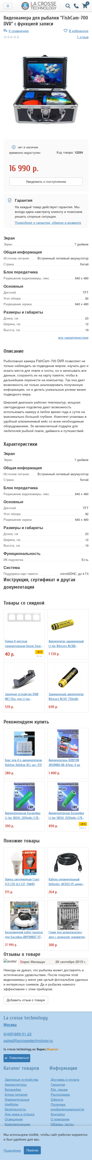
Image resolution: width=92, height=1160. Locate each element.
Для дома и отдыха (19, 1114)
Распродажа (60, 1094)
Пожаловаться (19, 1058)
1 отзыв (82, 36)
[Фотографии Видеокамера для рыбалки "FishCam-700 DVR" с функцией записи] (46, 89)
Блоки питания (16, 1094)
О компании (60, 1119)
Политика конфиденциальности (67, 1106)
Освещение (14, 1119)
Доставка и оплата (65, 1079)
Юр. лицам (59, 1089)
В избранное (78, 30)
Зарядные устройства (21, 1079)
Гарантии (58, 1084)
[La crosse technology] (39, 6)
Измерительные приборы (17, 1101)
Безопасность (15, 1109)
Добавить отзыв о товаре (26, 1000)
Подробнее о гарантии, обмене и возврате (48, 222)
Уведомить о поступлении (46, 181)
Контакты (58, 1114)
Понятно (32, 1150)
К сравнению (19, 30)
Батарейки (13, 1089)
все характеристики (73, 337)
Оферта (57, 1099)
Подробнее (12, 1150)
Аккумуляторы (16, 1084)
